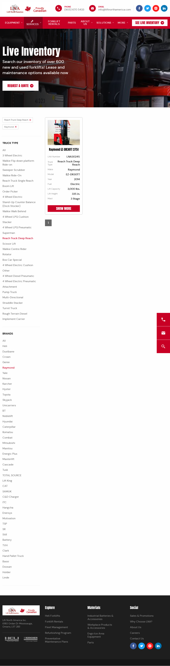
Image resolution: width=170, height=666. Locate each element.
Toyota (6, 394)
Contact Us (137, 638)
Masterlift (8, 459)
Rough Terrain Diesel (14, 313)
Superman (8, 232)
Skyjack (7, 399)
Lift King (7, 480)
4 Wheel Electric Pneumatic (19, 281)
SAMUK (6, 491)
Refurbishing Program (58, 632)
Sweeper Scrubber (13, 169)
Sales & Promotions (142, 615)
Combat (7, 437)
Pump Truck (9, 292)
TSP (4, 523)
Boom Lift (8, 186)
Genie (6, 362)
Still (4, 534)
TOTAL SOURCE (11, 475)
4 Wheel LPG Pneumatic (17, 227)
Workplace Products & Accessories (99, 626)
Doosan (7, 566)
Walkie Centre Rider (14, 249)
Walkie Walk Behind (14, 211)
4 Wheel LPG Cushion (15, 216)
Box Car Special (12, 259)
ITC (4, 502)
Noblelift (7, 416)
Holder (6, 572)
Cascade (7, 464)
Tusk (5, 469)
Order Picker (10, 191)
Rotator (6, 254)
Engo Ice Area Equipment (95, 635)
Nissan (6, 378)
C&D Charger (10, 496)
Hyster (6, 389)
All (4, 150)
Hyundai (7, 421)
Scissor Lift (9, 243)
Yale (4, 373)
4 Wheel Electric (12, 196)
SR (3, 529)
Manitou (7, 448)
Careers (135, 632)
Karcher (7, 383)
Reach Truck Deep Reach (17, 238)
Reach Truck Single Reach (17, 180)
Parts (90, 642)
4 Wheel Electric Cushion (17, 265)
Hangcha (7, 507)
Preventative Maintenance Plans (56, 640)
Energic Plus (9, 453)
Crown (6, 356)
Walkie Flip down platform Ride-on (18, 162)
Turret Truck (9, 308)
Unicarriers (9, 405)
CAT (5, 486)
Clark (5, 550)
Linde (5, 577)
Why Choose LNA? (141, 621)
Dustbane (8, 351)
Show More (63, 208)
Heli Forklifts (52, 615)
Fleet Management (56, 627)
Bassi (5, 561)
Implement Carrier (13, 319)
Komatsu (7, 432)
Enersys (7, 512)
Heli (4, 346)
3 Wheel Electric (12, 155)
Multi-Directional (12, 297)
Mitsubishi (8, 442)
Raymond (8, 367)
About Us (135, 627)
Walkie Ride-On (11, 175)
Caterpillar (9, 426)
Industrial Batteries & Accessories (100, 617)
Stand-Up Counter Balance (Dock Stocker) (19, 204)
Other (6, 270)
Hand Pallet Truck (13, 555)
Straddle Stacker (12, 302)
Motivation (8, 518)
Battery (7, 539)
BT (4, 410)
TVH (5, 545)
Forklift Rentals (54, 621)
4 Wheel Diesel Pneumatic (18, 276)
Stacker (7, 222)
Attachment (9, 286)
